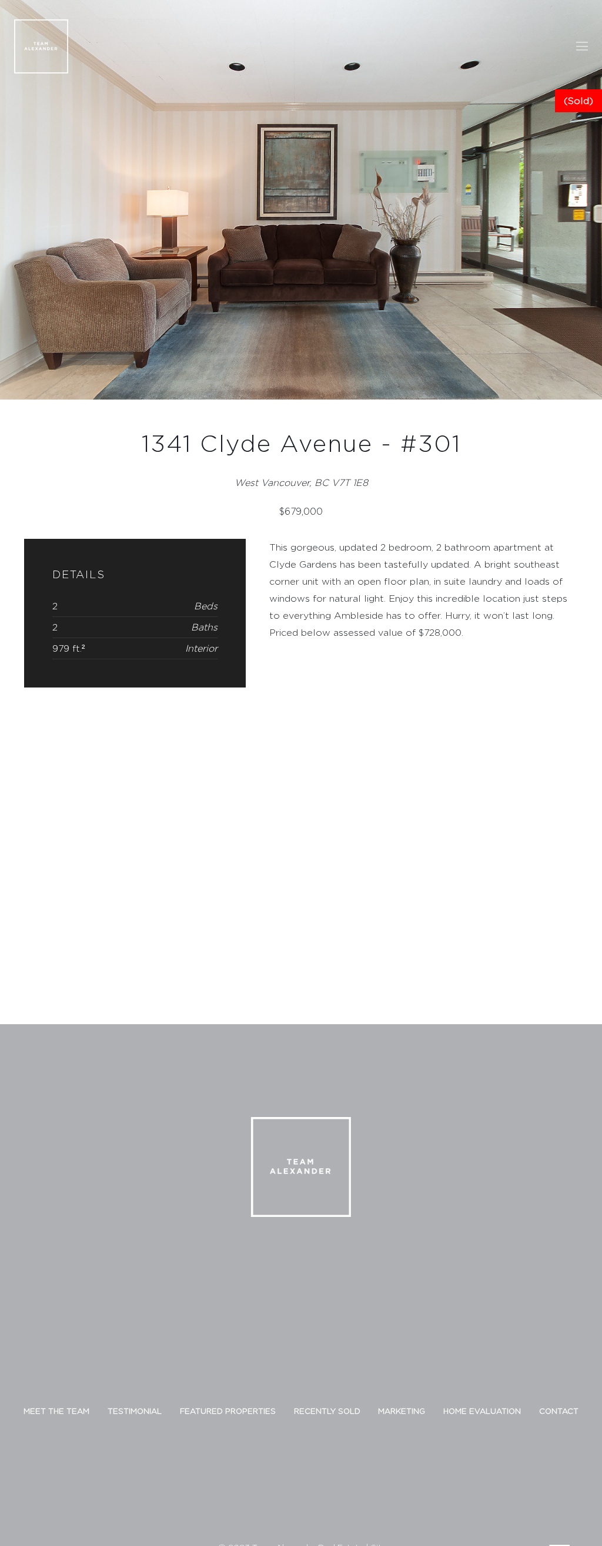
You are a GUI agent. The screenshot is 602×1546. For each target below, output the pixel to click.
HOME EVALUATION (482, 1411)
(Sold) (578, 101)
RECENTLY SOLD (327, 1411)
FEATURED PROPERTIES (228, 1411)
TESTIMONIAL (135, 1411)
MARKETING (401, 1411)
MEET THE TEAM (56, 1411)
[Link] (41, 46)
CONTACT (558, 1411)
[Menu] (582, 46)
